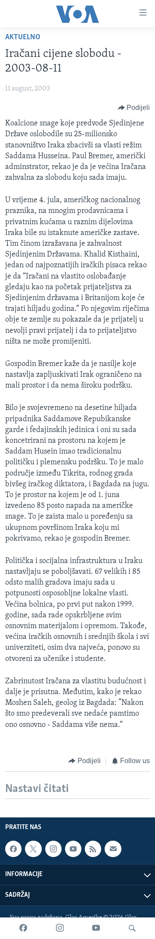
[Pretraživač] (132, 928)
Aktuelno (22, 37)
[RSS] (93, 849)
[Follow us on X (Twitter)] (33, 849)
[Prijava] (113, 849)
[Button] (134, 107)
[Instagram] (59, 928)
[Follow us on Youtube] (73, 849)
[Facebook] (23, 928)
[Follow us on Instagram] (53, 849)
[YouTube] (96, 928)
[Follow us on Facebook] (13, 849)
